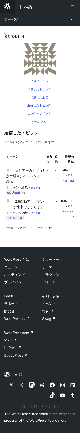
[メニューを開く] (73, 6)
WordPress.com (18, 333)
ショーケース (52, 259)
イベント (49, 303)
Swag (48, 319)
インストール (15, 217)
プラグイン (50, 274)
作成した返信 (39, 97)
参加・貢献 (50, 296)
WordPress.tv (17, 319)
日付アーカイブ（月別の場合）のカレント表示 (26, 176)
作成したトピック (39, 89)
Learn (8, 296)
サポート (11, 303)
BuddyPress (16, 355)
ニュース (11, 267)
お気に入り (39, 122)
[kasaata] (40, 60)
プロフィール (39, 81)
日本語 (19, 374)
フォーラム (11, 19)
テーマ (47, 267)
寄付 (47, 311)
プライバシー (14, 282)
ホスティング (14, 274)
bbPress (13, 348)
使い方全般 (13, 192)
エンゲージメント (39, 113)
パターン (49, 282)
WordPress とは (16, 259)
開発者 (9, 311)
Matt (10, 340)
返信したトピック (39, 105)
